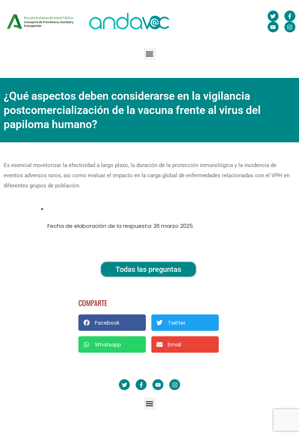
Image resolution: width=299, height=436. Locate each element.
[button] (150, 54)
